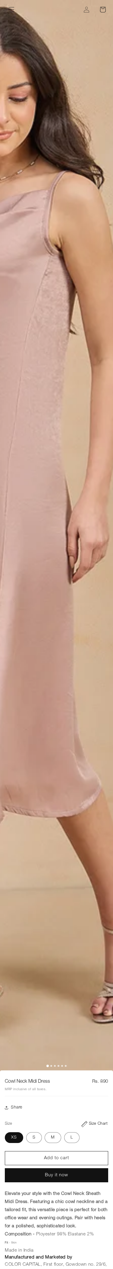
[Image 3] (55, 1066)
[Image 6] (66, 1066)
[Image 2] (51, 1066)
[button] (11, 9)
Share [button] (16, 1108)
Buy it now (56, 1175)
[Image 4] (58, 1066)
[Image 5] (62, 1066)
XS (14, 1138)
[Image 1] (47, 1066)
